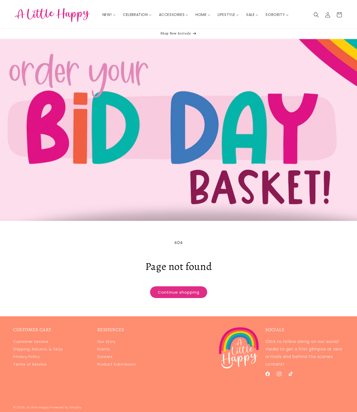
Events (103, 349)
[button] (316, 15)
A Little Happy (38, 407)
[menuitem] (109, 14)
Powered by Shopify (66, 407)
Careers (105, 357)
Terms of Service (30, 364)
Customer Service (31, 342)
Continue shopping (178, 292)
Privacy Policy (26, 357)
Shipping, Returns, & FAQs (38, 349)
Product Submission (116, 364)
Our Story (106, 342)
